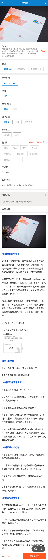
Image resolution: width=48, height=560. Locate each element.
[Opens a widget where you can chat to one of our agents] (38, 549)
